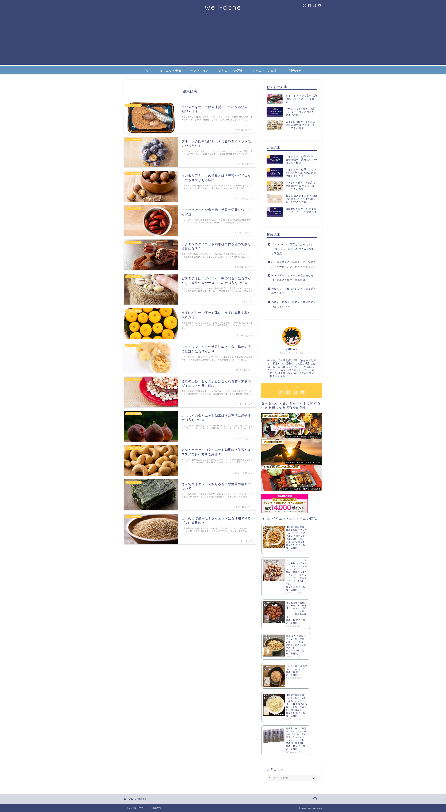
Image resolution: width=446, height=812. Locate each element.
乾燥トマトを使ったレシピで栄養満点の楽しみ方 (293, 291)
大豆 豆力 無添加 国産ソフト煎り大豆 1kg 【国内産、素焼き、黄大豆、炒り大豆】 (296, 642)
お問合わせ (294, 70)
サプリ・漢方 (199, 70)
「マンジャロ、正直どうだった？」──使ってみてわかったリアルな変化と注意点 (292, 249)
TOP (147, 70)
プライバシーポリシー (136, 808)
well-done (223, 7)
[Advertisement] (223, 40)
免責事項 (157, 808)
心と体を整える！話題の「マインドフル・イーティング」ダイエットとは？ (293, 264)
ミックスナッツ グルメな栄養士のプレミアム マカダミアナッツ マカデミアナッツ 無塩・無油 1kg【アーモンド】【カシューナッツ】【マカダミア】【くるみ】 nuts (296, 572)
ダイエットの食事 (264, 70)
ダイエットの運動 (230, 70)
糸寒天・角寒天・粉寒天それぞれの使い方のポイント (293, 304)
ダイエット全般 (171, 70)
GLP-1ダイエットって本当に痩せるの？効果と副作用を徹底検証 (292, 277)
